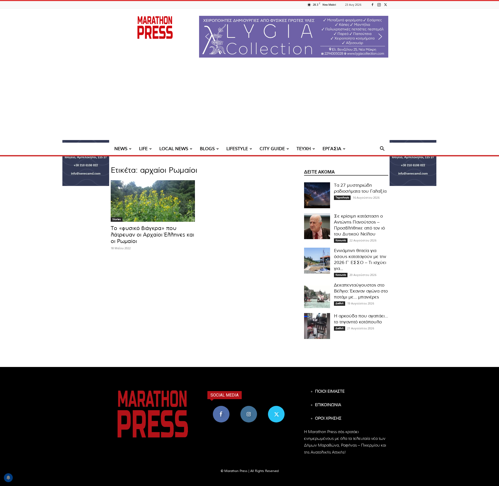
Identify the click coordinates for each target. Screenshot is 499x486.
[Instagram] (379, 4)
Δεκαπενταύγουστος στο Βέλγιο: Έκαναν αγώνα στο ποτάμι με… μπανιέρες (361, 291)
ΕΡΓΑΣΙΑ (332, 149)
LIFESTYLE (237, 149)
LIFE (143, 149)
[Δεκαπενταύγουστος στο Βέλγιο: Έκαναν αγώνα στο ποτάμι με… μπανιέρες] (317, 295)
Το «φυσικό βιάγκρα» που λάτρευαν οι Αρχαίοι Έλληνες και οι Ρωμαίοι (152, 235)
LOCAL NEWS (173, 149)
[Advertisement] (249, 103)
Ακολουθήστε (249, 408)
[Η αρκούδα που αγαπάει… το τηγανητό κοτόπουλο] (317, 326)
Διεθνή (340, 303)
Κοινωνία (341, 240)
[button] (293, 37)
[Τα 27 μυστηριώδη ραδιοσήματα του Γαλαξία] (317, 195)
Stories (116, 219)
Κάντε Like (221, 408)
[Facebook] (372, 4)
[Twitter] (385, 4)
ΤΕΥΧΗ (304, 149)
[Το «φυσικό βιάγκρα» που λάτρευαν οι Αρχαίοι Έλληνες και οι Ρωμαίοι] (153, 201)
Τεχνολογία (342, 197)
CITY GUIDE (272, 149)
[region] (293, 37)
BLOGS (207, 149)
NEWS (120, 149)
